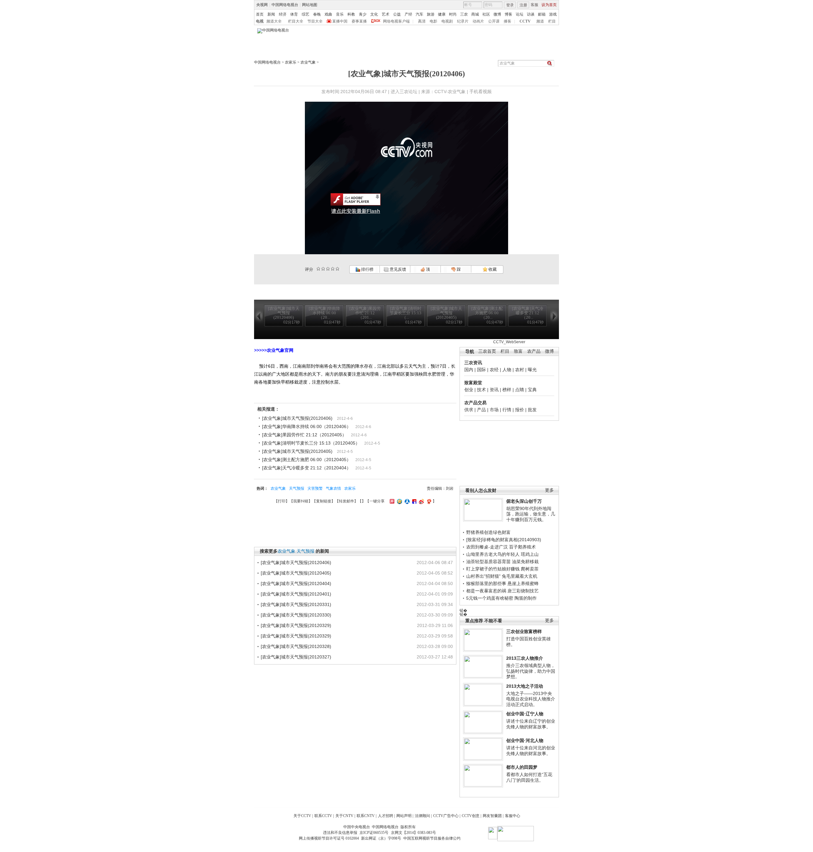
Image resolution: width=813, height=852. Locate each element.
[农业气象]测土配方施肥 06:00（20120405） (306, 459)
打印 (282, 501)
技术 (481, 389)
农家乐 (290, 62)
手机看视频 (480, 91)
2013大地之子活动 (524, 686)
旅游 (430, 14)
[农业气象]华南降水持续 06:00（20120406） (306, 426)
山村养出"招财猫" (483, 576)
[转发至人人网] (406, 501)
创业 (468, 389)
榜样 (506, 389)
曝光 (532, 369)
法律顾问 (422, 816)
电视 (260, 21)
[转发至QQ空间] (398, 501)
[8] (332, 268)
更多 (549, 490)
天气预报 (296, 488)
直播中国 (339, 21)
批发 (532, 409)
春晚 (317, 14)
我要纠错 (300, 501)
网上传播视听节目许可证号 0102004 (329, 838)
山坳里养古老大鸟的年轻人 (493, 554)
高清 (422, 21)
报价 (519, 409)
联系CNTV (366, 816)
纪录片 (462, 21)
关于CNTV (344, 816)
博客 (508, 14)
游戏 (553, 14)
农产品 (534, 351)
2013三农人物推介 (524, 658)
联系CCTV (323, 816)
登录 (510, 5)
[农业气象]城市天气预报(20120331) (296, 604)
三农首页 (487, 351)
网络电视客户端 (396, 21)
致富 (518, 351)
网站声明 (404, 816)
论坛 (519, 14)
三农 (464, 14)
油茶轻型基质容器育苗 (488, 561)
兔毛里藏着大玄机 (519, 576)
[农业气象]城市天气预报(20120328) (296, 646)
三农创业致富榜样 (524, 631)
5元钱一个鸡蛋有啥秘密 (489, 598)
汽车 (419, 14)
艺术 (385, 14)
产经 (408, 14)
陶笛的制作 (525, 598)
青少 (362, 14)
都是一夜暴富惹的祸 (486, 590)
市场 (494, 409)
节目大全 (315, 21)
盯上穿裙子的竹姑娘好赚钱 (493, 568)
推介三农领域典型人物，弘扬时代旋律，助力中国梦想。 (530, 671)
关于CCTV (302, 816)
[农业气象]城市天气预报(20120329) (296, 625)
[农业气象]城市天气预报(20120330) (296, 614)
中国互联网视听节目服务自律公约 (431, 838)
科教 (351, 14)
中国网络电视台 (285, 5)
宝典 (532, 389)
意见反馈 (397, 269)
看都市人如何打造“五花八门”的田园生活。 (529, 777)
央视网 (262, 5)
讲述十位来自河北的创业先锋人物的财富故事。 (530, 750)
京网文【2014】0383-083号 (413, 832)
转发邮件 (346, 501)
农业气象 (308, 62)
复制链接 (323, 501)
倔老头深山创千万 (524, 501)
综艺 (305, 14)
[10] (337, 268)
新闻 (271, 14)
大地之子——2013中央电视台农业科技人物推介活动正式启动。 (530, 699)
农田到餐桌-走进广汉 (487, 546)
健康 (442, 14)
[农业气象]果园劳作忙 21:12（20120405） (304, 434)
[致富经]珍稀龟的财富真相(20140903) (503, 539)
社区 (486, 14)
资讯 (494, 389)
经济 (282, 14)
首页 (260, 14)
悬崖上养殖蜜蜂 (523, 583)
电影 (433, 21)
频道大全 (274, 21)
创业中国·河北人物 (524, 740)
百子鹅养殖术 (522, 546)
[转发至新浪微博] (420, 501)
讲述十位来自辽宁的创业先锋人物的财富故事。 (530, 724)
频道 (540, 21)
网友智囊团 (492, 816)
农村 (519, 369)
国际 (481, 369)
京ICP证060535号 (373, 832)
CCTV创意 (471, 816)
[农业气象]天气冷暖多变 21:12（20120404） (306, 467)
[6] (328, 268)
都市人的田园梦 (521, 767)
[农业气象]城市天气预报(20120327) (296, 656)
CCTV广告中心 (446, 816)
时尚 (453, 14)
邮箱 (542, 14)
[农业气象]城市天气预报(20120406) (297, 418)
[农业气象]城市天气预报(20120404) (296, 583)
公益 (397, 14)
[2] (318, 268)
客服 (534, 5)
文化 (374, 14)
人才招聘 (385, 816)
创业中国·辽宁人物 (524, 713)
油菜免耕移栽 (525, 561)
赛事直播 (359, 21)
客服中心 (512, 816)
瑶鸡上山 (530, 554)
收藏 (492, 269)
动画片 (478, 21)
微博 (497, 14)
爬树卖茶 (530, 568)
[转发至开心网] (391, 501)
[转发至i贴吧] (413, 501)
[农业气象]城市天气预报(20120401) (296, 593)
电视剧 (447, 21)
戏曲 (328, 14)
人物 (506, 369)
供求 (468, 409)
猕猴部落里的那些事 (486, 583)
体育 (294, 14)
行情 (506, 409)
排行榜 (366, 269)
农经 (494, 369)
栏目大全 (295, 21)
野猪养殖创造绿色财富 (488, 532)
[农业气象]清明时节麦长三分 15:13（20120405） (311, 443)
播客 (507, 21)
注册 (523, 5)
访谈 (530, 14)
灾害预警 (315, 488)
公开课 (494, 21)
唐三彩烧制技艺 (523, 590)
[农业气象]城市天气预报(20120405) (297, 451)
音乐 (340, 14)
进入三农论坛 (404, 91)
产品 (481, 409)
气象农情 (333, 488)
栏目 (552, 21)
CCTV (525, 21)
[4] (323, 268)
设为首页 (549, 5)
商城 (475, 14)
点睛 (519, 389)
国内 (468, 369)
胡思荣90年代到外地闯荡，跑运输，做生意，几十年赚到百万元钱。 (530, 514)
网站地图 (309, 5)
